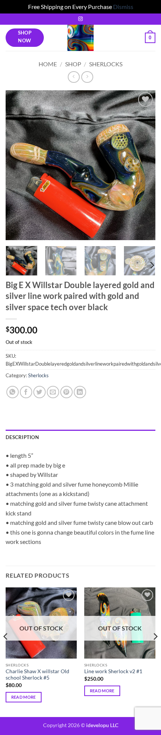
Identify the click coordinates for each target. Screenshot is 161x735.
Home (48, 63)
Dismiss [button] (123, 6)
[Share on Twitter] (39, 392)
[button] (150, 37)
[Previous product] (87, 77)
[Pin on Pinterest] (66, 392)
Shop (73, 63)
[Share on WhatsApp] (12, 392)
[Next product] (73, 77)
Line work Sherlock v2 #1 (113, 671)
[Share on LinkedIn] (80, 392)
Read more (23, 697)
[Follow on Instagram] (80, 19)
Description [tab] (22, 437)
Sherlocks (105, 63)
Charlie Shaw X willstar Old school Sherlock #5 (37, 674)
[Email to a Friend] (53, 392)
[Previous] (18, 165)
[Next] (143, 165)
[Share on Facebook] (26, 392)
